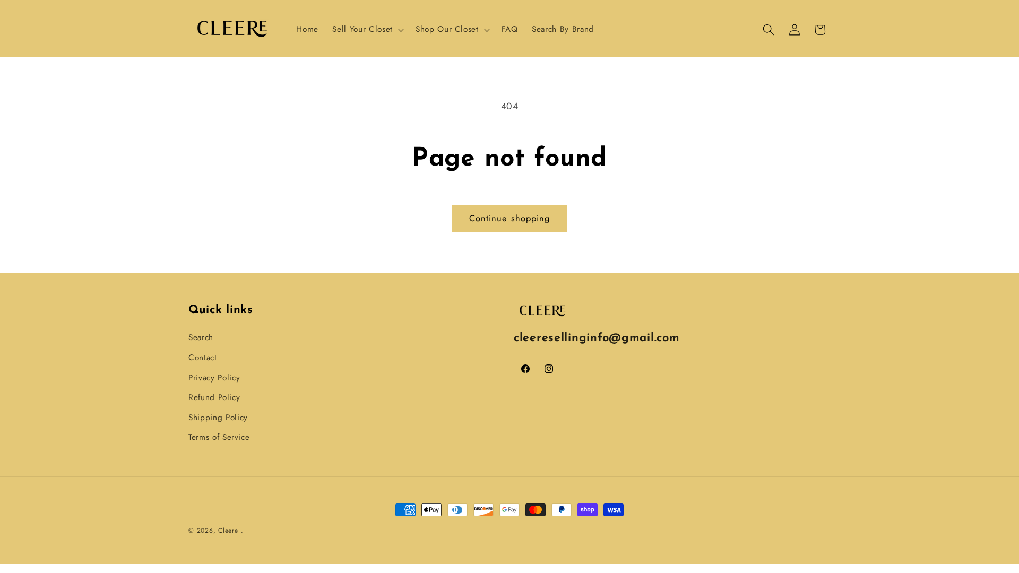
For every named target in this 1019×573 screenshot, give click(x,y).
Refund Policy (214, 397)
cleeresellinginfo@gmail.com (596, 338)
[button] (366, 30)
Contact (202, 357)
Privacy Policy (214, 377)
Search (200, 337)
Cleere (228, 530)
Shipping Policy (218, 417)
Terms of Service (219, 437)
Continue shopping (509, 218)
